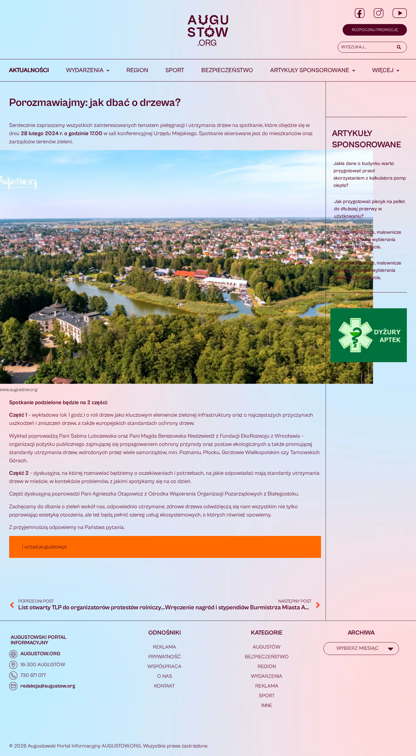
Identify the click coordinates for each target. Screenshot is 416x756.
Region (137, 70)
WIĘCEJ (382, 70)
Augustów (266, 647)
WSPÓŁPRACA (164, 666)
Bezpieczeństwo (227, 70)
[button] (88, 70)
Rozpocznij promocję (375, 30)
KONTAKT (164, 686)
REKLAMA (164, 647)
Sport (174, 70)
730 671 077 (33, 675)
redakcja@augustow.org (47, 686)
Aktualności (29, 70)
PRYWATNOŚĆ (164, 657)
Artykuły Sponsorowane (309, 70)
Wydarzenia (85, 70)
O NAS (164, 676)
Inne (266, 705)
